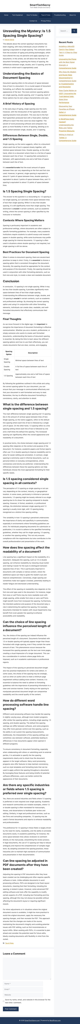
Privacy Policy (46, 21)
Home (6, 15)
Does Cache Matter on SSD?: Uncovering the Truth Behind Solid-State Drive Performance (67, 96)
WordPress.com (55, 1020)
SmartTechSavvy (40, 4)
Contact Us (33, 21)
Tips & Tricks (45, 15)
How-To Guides (32, 15)
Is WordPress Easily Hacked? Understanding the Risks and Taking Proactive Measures (66, 125)
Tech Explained (17, 15)
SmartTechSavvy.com (32, 1020)
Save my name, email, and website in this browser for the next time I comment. (27, 1001)
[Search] (74, 31)
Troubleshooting (60, 15)
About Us (72, 15)
